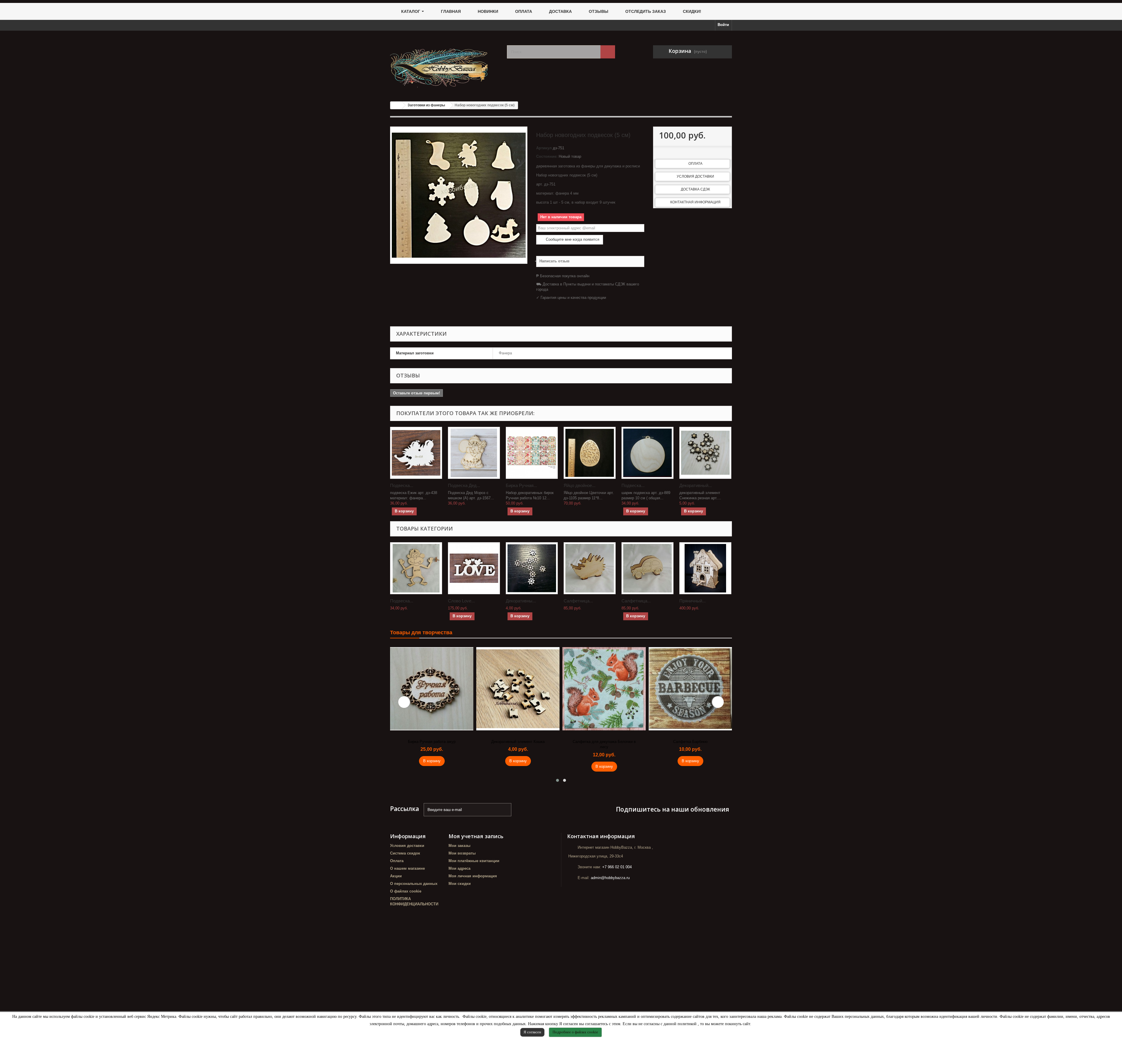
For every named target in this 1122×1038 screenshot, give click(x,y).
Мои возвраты (462, 853)
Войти (723, 24)
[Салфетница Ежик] (590, 568)
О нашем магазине (407, 868)
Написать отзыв (554, 261)
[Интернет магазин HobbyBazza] (444, 64)
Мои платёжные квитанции (474, 861)
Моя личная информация (473, 876)
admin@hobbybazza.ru (610, 878)
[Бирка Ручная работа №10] (532, 453)
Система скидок (405, 853)
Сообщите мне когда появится (572, 239)
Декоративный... (695, 485)
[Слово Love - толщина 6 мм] (474, 568)
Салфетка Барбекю (690, 741)
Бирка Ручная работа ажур (432, 741)
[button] (557, 780)
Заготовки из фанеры (426, 105)
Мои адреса (459, 868)
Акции (396, 876)
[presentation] (404, 702)
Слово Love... (461, 600)
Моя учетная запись (476, 836)
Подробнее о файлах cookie (575, 1032)
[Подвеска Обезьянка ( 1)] (416, 568)
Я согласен (532, 1032)
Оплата (695, 164)
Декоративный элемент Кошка (518, 741)
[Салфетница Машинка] (647, 568)
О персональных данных (413, 883)
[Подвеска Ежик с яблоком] (416, 453)
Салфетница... (578, 600)
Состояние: (546, 156)
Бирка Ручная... (521, 485)
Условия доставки (695, 176)
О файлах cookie (405, 891)
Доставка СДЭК (695, 189)
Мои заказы (459, 845)
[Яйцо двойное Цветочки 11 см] (590, 453)
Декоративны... (521, 600)
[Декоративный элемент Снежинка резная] (705, 453)
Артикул (544, 148)
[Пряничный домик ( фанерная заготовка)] (705, 568)
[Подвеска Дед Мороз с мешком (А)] (474, 453)
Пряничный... (692, 600)
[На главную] (396, 105)
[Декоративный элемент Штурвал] (532, 568)
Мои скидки (460, 883)
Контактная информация (695, 202)
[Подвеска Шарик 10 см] (647, 453)
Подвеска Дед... (464, 485)
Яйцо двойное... (579, 485)
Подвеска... (401, 485)
